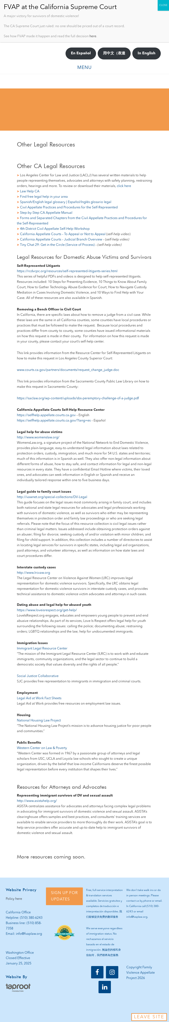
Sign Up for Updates (64, 896)
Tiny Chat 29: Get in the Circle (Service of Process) (57, 245)
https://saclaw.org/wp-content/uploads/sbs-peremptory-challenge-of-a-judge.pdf (78, 398)
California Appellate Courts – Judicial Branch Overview (61, 239)
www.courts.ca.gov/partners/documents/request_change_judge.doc (68, 370)
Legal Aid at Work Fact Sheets (39, 698)
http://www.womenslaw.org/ (38, 437)
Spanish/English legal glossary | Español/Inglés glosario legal (65, 202)
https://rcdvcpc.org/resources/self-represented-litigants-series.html (67, 271)
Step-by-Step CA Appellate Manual (46, 213)
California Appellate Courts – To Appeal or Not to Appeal (63, 234)
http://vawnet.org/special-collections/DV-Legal (52, 497)
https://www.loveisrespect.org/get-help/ (47, 610)
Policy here (14, 899)
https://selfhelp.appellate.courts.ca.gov (46, 415)
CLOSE (163, 5)
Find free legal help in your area (44, 197)
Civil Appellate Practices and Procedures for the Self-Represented (69, 207)
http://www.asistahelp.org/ (37, 801)
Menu (84, 67)
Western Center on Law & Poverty (42, 748)
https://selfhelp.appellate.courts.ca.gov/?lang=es (54, 420)
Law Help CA (29, 191)
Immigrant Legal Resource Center (42, 648)
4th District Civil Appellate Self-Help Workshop (55, 229)
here (92, 36)
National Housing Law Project (39, 720)
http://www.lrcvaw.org (33, 573)
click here (124, 186)
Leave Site (149, 1017)
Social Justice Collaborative (38, 676)
